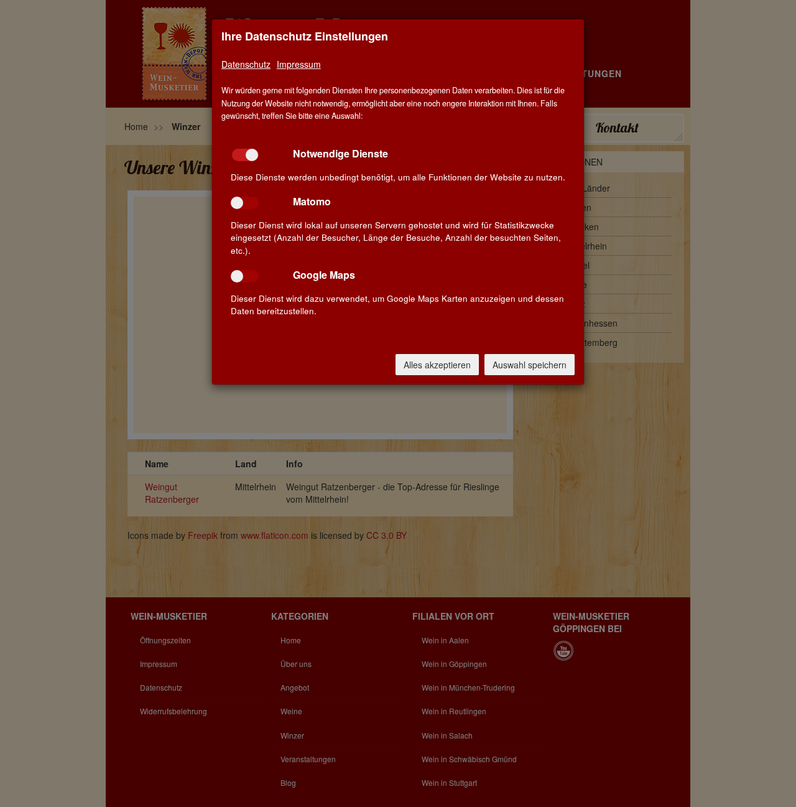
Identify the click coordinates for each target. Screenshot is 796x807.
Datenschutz (246, 64)
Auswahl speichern (530, 364)
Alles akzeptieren (437, 364)
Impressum (299, 64)
